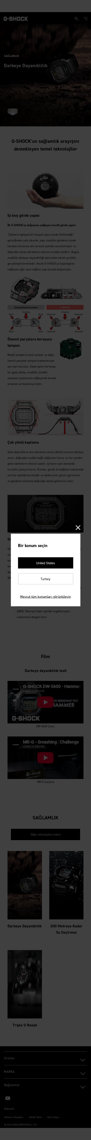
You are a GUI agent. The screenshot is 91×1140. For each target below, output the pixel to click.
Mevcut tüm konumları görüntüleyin (45, 596)
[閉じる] (77, 528)
